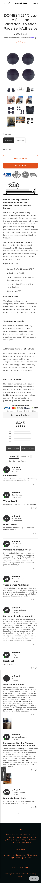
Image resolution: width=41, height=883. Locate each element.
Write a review (13, 448)
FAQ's (14, 842)
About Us (9, 835)
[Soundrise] (20, 3)
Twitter (17, 858)
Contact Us (25, 835)
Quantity (7, 149)
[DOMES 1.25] (11, 90)
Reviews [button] (12, 457)
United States (19, 868)
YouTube (27, 858)
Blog (34, 835)
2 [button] (22, 814)
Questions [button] (25, 457)
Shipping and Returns (27, 840)
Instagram (22, 855)
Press (17, 835)
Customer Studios (14, 837)
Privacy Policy (12, 840)
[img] (20, 467)
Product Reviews (20, 415)
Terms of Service (29, 837)
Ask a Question (28, 448)
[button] (20, 431)
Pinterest (33, 855)
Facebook (10, 855)
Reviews (3, 776)
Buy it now (20, 166)
